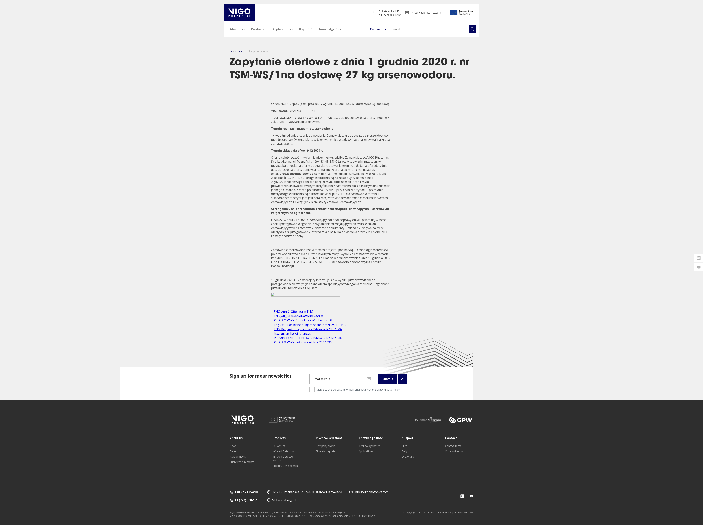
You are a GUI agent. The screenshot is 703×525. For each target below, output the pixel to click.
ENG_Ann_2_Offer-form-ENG (293, 312)
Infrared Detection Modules (283, 458)
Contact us (378, 29)
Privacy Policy (392, 389)
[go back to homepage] (239, 12)
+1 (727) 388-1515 (390, 14)
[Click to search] (472, 29)
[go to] (461, 12)
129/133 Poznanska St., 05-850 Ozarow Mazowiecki (307, 492)
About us (236, 29)
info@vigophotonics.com (426, 12)
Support (408, 438)
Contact (451, 438)
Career (233, 451)
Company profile (325, 446)
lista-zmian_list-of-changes (292, 334)
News (233, 446)
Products (257, 29)
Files (404, 446)
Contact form (453, 446)
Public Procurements (242, 462)
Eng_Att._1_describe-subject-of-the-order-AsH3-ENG (310, 325)
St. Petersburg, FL (284, 500)
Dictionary (408, 456)
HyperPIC (306, 29)
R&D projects (238, 456)
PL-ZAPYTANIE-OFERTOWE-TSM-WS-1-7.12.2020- (308, 338)
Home (238, 51)
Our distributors (454, 451)
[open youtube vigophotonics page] (698, 267)
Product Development (286, 465)
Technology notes (369, 446)
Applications (281, 29)
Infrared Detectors (284, 451)
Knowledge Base (330, 29)
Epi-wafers (279, 446)
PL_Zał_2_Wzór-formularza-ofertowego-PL (303, 320)
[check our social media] (462, 496)
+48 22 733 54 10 (389, 10)
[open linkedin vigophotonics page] (698, 258)
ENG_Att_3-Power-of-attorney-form (298, 316)
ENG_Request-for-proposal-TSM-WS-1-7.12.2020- (308, 329)
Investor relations (329, 438)
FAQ (404, 451)
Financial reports (325, 451)
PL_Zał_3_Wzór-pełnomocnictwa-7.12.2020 (303, 342)
